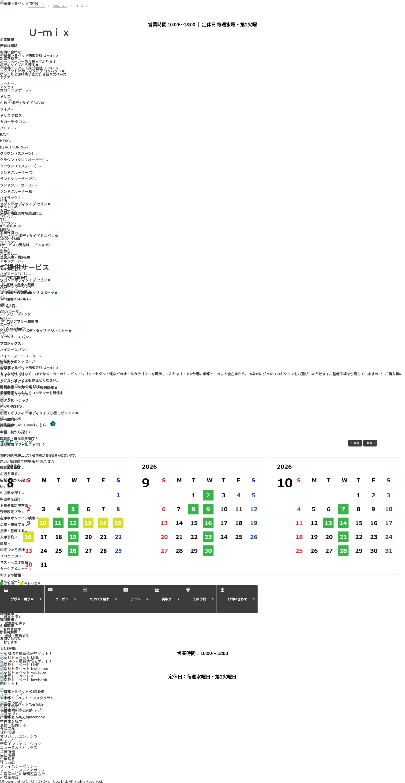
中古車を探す (11, 721)
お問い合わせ (10, 51)
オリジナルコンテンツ (19, 736)
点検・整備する (13, 725)
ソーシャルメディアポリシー (24, 770)
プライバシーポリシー (19, 766)
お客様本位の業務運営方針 (22, 773)
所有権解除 (9, 45)
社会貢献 (7, 762)
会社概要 (7, 755)
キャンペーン (11, 740)
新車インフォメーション (20, 743)
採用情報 (7, 732)
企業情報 (7, 39)
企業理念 (7, 758)
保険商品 (7, 728)
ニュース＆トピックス (18, 747)
